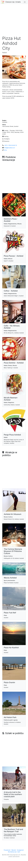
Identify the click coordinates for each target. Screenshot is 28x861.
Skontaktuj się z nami (14, 852)
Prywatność (7, 850)
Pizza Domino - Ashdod (14, 363)
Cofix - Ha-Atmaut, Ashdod (12, 327)
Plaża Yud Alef (10, 613)
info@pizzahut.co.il (9, 147)
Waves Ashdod (10, 578)
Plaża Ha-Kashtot (11, 647)
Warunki (13, 850)
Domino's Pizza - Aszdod (11, 220)
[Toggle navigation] (25, 2)
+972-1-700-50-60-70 (10, 145)
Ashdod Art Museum (12, 514)
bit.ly (5, 150)
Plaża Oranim (9, 682)
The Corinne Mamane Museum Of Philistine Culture (13, 551)
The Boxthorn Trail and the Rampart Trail (13, 830)
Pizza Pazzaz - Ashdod (13, 256)
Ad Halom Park (10, 717)
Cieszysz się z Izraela (13, 2)
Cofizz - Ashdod (11, 291)
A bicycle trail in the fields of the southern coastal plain (13, 794)
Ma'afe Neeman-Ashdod (11, 399)
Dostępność (20, 850)
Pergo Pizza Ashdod (12, 435)
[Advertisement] (14, 21)
